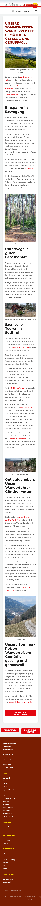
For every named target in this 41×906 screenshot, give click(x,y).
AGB (5, 897)
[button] (36, 11)
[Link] (13, 11)
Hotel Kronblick (29, 168)
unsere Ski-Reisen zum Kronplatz (20, 702)
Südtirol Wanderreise (12, 95)
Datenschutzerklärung (15, 897)
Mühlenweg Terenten (18, 388)
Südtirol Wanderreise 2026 (20, 348)
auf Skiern (23, 77)
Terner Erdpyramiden (27, 408)
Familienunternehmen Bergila (18, 439)
